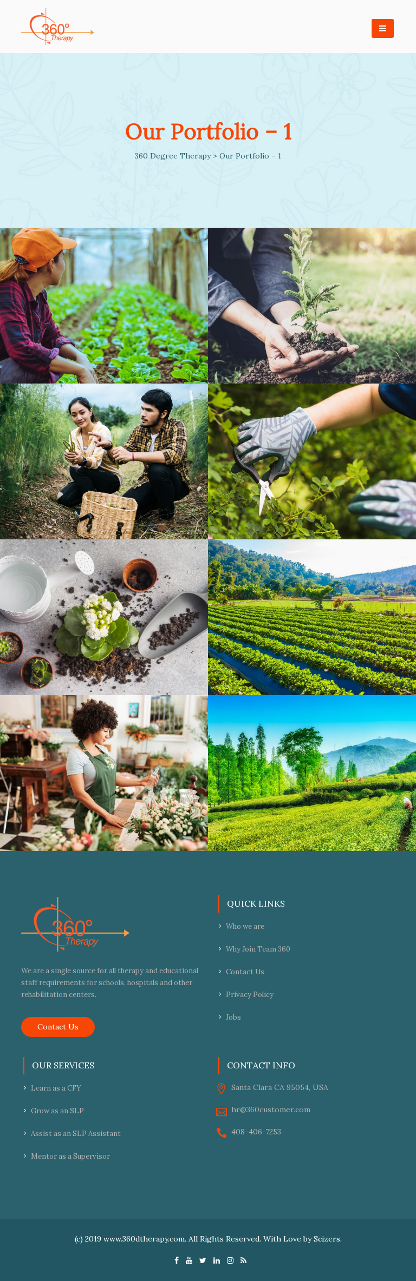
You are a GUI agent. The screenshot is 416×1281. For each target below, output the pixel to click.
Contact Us (58, 1027)
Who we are (245, 926)
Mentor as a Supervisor (70, 1156)
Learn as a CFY (56, 1088)
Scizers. (328, 1239)
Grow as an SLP (57, 1110)
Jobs (233, 1017)
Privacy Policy (250, 994)
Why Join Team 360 (258, 949)
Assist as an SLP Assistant (76, 1133)
